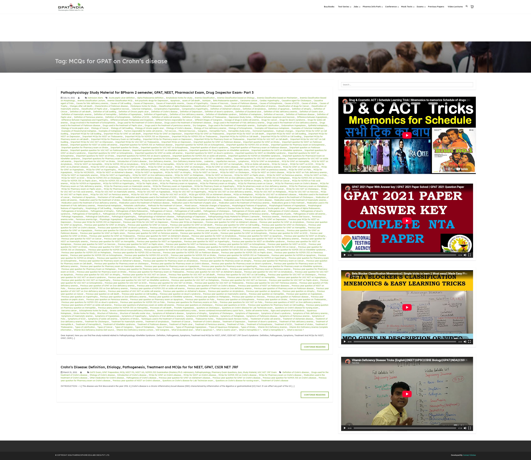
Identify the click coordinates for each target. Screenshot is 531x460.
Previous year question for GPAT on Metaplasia (218, 230)
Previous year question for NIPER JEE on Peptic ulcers (246, 252)
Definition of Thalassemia (214, 117)
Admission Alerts (95, 98)
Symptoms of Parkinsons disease (261, 316)
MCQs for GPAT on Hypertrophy (101, 169)
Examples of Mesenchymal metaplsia (78, 131)
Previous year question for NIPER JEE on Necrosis (136, 252)
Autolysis (206, 100)
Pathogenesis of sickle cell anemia (309, 214)
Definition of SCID (140, 117)
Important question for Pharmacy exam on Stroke (84, 147)
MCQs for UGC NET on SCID (173, 194)
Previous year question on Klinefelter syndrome (170, 296)
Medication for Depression (191, 197)
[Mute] (465, 255)
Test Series (344, 6)
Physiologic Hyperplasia (111, 219)
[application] (407, 221)
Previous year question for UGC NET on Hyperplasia (301, 277)
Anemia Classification (205, 98)
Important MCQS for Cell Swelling (86, 133)
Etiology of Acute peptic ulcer (75, 128)
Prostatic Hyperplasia (184, 308)
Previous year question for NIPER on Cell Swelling (166, 258)
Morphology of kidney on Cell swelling (131, 208)
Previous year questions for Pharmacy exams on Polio (192, 302)
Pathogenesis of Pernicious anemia (252, 214)
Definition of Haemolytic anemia (76, 114)
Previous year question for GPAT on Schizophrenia (244, 233)
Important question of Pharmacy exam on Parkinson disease (258, 147)
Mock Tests (407, 6)
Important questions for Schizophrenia (160, 158)
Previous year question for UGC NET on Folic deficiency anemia (137, 277)
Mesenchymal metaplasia (109, 205)
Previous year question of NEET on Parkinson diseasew (263, 285)
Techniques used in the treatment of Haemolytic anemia (167, 319)
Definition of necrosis (273, 114)
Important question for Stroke (124, 147)
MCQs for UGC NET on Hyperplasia (153, 191)
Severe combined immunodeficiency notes (176, 310)
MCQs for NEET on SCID (72, 178)
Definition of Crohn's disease (164, 111)
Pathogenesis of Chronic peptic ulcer (249, 211)
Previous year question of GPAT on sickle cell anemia (161, 285)
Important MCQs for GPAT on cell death (122, 133)
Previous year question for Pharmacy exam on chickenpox (121, 263)
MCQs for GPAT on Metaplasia (174, 169)
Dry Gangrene (199, 125)
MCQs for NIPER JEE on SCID (187, 180)
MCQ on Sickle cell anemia (257, 164)
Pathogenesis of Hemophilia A (86, 214)
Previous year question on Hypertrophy (79, 296)
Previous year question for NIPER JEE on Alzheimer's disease (166, 247)
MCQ (122, 372)
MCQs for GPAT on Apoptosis (104, 167)
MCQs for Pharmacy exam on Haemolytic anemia (127, 186)
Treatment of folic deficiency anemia (296, 321)
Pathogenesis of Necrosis (222, 214)
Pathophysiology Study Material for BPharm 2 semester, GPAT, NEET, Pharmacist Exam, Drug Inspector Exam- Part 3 (157, 92)
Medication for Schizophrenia (252, 197)
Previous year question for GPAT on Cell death (191, 225)
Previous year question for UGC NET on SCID (126, 283)
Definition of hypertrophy (155, 114)
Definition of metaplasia (250, 114)
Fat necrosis (170, 131)
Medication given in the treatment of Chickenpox (290, 197)
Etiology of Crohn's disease (178, 128)
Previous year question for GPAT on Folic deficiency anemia (177, 227)
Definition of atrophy (301, 109)
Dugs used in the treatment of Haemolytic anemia (231, 125)
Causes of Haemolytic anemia (170, 103)
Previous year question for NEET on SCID (287, 244)
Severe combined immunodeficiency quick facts (221, 310)
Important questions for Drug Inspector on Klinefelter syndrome (219, 150)
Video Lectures (455, 6)
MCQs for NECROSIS (84, 172)
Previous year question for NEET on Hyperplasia (159, 241)
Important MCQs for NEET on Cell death (245, 133)
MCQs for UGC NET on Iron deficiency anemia (230, 191)
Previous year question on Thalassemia (308, 299)
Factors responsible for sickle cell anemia (143, 131)
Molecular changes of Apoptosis (215, 205)
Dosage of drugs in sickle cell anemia (241, 120)
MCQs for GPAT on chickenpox (189, 167)
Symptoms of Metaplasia (232, 316)
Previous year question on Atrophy (298, 291)
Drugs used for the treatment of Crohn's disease (140, 122)
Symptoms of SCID (77, 319)
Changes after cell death (81, 106)
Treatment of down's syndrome (262, 321)
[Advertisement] (265, 20)
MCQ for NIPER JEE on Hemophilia (157, 164)
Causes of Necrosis (219, 103)
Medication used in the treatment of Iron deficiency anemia (89, 203)
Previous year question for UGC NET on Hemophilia (251, 277)
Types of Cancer (104, 327)
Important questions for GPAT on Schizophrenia (110, 153)
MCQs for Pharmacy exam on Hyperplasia (172, 186)
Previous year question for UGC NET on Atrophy (98, 274)
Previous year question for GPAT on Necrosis (263, 230)
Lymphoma (243, 161)
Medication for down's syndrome (221, 197)
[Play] (344, 255)
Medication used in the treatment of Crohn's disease (248, 200)
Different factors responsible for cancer (174, 120)
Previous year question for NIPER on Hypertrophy (263, 258)
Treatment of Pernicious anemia (209, 324)
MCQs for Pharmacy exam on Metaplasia (308, 186)
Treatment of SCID (283, 324)
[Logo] (71, 7)
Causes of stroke (309, 103)
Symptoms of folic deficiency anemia (310, 313)
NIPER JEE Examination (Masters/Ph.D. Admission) (169, 372)
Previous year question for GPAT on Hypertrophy (117, 230)
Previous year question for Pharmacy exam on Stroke (101, 272)
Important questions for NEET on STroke (95, 156)
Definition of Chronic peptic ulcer (134, 111)
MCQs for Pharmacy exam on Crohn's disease (296, 183)
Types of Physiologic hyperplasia (191, 327)
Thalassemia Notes (204, 319)
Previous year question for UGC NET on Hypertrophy (85, 280)
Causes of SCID (292, 103)
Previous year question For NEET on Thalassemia (113, 247)
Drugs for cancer (269, 120)
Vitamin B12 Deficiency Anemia (272, 327)
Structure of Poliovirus (107, 313)
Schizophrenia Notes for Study (93, 310)
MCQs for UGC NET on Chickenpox (302, 189)
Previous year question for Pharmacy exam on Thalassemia (156, 272)
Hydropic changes (284, 131)
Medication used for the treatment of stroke (99, 200)
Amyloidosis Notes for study (179, 98)
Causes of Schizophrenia (271, 103)
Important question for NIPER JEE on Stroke (247, 145)
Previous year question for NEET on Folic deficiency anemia (271, 238)
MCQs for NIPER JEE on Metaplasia (273, 178)
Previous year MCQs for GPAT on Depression (265, 219)
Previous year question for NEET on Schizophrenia (242, 244)
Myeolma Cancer (159, 208)
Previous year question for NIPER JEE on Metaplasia (86, 252)
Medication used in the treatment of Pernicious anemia (244, 203)
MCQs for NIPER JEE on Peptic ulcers (79, 180)
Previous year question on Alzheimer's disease (184, 291)
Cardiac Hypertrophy (269, 100)
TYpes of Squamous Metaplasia (223, 327)
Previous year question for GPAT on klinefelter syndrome (168, 230)
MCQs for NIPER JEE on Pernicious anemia (119, 180)
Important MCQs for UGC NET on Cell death (267, 139)
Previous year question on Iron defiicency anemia (123, 296)
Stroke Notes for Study (84, 313)
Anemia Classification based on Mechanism (277, 98)
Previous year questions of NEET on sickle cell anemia (86, 305)
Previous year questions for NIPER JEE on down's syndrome (89, 302)
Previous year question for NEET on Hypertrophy (206, 241)
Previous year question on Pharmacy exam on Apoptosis (156, 299)
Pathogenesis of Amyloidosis (74, 211)
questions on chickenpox (207, 308)
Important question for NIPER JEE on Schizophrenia (199, 145)
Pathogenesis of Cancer (161, 211)
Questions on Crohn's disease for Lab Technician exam (247, 308)
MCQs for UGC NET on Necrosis (303, 191)
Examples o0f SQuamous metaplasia (272, 128)
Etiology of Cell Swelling (122, 128)
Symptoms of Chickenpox (221, 313)
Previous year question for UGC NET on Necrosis (243, 280)
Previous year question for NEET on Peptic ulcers (140, 244)
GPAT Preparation (110, 372)
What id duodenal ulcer (182, 330)
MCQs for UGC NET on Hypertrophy (189, 191)
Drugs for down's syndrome (292, 120)
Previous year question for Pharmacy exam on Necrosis (144, 269)
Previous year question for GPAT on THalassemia (112, 236)
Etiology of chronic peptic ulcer (149, 128)
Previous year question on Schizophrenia (235, 299)
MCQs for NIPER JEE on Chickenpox (104, 178)
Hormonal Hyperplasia (263, 131)
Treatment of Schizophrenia (259, 324)
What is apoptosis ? (204, 330)
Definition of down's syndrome (219, 111)
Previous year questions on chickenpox (194, 305)
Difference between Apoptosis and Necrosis (274, 117)
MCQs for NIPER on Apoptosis (217, 180)
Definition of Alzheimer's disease (225, 109)
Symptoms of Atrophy (196, 313)
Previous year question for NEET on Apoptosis (260, 236)
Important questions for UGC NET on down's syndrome (259, 158)
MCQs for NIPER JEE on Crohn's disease (143, 178)
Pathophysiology (202, 372)
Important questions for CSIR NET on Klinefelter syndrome (159, 150)
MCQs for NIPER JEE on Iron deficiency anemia (230, 178)
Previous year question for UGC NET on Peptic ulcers (293, 280)
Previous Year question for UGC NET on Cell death (192, 274)
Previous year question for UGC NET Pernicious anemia (271, 283)
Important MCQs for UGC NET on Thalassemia (137, 142)
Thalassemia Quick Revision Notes (232, 319)
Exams (420, 6)
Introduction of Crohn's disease (131, 161)
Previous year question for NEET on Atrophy (304, 236)
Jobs (356, 6)
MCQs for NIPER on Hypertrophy (118, 183)
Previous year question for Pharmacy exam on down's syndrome (241, 263)
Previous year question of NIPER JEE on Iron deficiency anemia (98, 288)
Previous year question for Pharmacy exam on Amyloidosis (170, 261)
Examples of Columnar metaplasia (307, 128)
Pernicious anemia (270, 216)
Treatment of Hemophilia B (88, 324)
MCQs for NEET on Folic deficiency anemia (307, 172)
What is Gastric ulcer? (226, 330)
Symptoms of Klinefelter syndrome (202, 316)
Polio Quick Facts (182, 219)
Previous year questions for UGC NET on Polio (241, 302)
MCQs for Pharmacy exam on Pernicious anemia (126, 189)
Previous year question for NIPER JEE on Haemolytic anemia (236, 250)
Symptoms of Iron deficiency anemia (166, 316)
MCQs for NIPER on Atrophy (248, 180)
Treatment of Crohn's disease (206, 321)
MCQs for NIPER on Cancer (276, 180)
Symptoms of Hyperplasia (107, 316)
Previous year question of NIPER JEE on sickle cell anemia (157, 288)
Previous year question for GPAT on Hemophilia (283, 227)
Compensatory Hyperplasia (166, 109)
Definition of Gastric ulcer (311, 111)
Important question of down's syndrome (209, 147)
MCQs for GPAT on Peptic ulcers (234, 169)
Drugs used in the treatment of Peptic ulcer (122, 125)
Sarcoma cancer (69, 310)
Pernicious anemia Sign (86, 219)
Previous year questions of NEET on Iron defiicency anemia (292, 302)
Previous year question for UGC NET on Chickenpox (292, 274)
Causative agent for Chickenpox (296, 100)
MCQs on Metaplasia (243, 194)
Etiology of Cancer (99, 128)
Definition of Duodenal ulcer (248, 111)
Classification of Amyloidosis (237, 106)
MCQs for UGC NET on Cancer (270, 189)
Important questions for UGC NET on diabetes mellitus (206, 158)
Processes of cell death (160, 308)
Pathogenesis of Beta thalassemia (132, 211)
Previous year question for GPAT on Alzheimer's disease (231, 222)
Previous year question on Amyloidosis (226, 291)
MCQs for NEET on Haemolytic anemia (79, 175)
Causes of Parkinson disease (244, 103)
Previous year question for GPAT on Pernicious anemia (152, 233)
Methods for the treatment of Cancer (165, 205)
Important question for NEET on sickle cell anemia (93, 145)
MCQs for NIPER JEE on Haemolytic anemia (185, 178)
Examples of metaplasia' (110, 131)
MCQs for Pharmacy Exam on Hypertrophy (214, 186)
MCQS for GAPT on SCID (301, 164)
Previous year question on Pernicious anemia (107, 299)
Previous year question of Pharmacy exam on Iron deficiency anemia (219, 288)
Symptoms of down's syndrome (276, 313)
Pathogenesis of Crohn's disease (283, 211)
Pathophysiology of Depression (191, 216)
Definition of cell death (80, 111)
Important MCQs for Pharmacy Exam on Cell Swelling (115, 139)
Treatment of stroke (303, 324)
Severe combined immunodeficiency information (132, 310)
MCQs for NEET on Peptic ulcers (249, 175)
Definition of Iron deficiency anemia (186, 114)
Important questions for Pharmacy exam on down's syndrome (111, 158)
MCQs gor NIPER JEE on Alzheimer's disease (210, 194)
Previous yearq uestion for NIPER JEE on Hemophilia (123, 308)
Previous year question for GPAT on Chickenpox (284, 225)
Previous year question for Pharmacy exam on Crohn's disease (180, 263)
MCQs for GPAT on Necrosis (204, 169)
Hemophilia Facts (217, 131)
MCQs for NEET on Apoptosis (148, 172)
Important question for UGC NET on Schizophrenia (164, 147)
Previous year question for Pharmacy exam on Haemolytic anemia (111, 266)
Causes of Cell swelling (120, 103)
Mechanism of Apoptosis (83, 197)
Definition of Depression (191, 111)
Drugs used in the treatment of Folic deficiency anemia (239, 122)
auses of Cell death (191, 100)
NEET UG (139, 372)
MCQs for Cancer (279, 164)
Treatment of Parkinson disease (152, 324)
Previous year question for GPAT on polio (199, 233)
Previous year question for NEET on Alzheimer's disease (163, 236)
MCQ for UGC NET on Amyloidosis (192, 164)
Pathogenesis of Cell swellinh (188, 211)
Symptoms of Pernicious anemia (294, 316)
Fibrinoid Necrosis (187, 131)
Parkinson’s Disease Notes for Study (233, 208)
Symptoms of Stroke (129, 319)
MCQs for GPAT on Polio (300, 169)
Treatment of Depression (233, 321)
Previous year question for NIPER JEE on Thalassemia (243, 255)
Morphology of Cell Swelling (98, 208)
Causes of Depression (144, 103)
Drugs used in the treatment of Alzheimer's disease (187, 122)
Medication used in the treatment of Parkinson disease (144, 203)
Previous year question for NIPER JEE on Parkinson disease (191, 252)
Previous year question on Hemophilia (266, 294)
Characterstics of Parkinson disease (111, 106)
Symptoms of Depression (247, 313)
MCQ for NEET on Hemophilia (88, 164)
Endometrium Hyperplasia (293, 125)
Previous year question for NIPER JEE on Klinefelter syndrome (296, 250)
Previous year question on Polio (199, 299)
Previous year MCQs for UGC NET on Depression (145, 222)
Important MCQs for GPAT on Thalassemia (204, 133)
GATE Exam (95, 372)
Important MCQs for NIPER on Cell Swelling (281, 136)
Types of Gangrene (124, 327)
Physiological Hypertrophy (136, 219)
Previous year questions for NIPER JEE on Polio (142, 302)
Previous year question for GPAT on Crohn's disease (236, 378)
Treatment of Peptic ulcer (180, 324)
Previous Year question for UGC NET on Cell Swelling (241, 274)
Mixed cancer (190, 205)
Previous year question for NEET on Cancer (81, 238)
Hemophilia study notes (239, 131)
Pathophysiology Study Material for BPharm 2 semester (234, 216)
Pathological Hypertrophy (124, 216)
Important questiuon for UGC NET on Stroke (94, 161)
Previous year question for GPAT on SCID (288, 233)
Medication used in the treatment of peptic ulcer (194, 203)
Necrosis (173, 208)
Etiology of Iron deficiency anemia (210, 128)
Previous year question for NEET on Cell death (125, 238)
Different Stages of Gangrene (208, 120)
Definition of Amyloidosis (254, 109)
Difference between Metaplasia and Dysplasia (131, 120)
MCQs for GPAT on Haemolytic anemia (301, 167)
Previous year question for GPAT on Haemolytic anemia (233, 227)
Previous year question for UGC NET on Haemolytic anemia (197, 277)
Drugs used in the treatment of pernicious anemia (167, 125)
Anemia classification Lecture (91, 100)
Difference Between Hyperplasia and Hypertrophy (84, 120)
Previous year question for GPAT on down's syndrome (122, 227)
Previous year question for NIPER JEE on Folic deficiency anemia (174, 250)
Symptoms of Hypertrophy (134, 316)
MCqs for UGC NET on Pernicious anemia (109, 194)
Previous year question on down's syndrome (180, 294)
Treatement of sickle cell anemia (265, 319)
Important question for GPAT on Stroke (261, 142)
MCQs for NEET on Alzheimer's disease (114, 172)
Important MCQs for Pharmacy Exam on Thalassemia (219, 139)
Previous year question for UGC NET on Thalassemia (219, 283)
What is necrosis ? (295, 330)
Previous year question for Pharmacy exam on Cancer (279, 261)
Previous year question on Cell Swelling (139, 294)
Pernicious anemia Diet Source (295, 216)
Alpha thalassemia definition (150, 98)
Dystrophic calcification (268, 125)
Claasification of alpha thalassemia (175, 106)
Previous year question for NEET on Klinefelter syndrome (258, 241)
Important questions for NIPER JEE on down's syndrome (143, 156)
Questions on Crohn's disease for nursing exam (296, 308)
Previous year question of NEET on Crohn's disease (211, 285)
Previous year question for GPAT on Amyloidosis (281, 222)
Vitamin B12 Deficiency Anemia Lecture (134, 330)
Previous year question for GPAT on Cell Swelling (237, 225)
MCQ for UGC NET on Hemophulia (226, 164)
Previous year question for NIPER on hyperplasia (214, 258)
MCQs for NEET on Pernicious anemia (284, 175)
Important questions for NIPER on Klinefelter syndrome (254, 156)
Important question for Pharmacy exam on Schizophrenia (297, 145)
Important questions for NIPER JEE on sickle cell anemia (199, 156)
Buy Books (329, 6)
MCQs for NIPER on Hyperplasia (85, 183)
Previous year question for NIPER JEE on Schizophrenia (96, 255)
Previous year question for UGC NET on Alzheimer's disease (214, 272)
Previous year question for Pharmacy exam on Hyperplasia (171, 266)
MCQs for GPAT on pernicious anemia (268, 169)
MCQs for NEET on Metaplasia (189, 175)
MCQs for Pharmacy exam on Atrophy (217, 183)
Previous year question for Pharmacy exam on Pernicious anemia (260, 269)
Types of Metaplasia (144, 327)
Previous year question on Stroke (272, 299)
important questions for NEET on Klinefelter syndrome (260, 153)
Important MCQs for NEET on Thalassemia (102, 136)
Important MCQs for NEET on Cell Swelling (286, 133)
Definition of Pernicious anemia (88, 117)
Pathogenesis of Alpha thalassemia (303, 208)
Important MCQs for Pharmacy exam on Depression (167, 139)
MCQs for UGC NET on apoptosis (206, 189)
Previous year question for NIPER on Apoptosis (293, 255)
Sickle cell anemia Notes (257, 310)
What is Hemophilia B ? (274, 330)
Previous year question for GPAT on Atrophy (104, 225)
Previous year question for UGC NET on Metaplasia (195, 280)
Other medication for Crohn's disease (197, 208)
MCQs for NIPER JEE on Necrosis (308, 178)
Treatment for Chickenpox (97, 321)
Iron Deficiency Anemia (160, 161)
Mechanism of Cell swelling (110, 197)
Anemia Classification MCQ (119, 100)
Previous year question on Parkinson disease (287, 296)
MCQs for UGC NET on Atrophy (238, 189)
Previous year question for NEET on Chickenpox (218, 238)
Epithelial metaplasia (317, 125)
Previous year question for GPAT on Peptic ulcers (102, 233)
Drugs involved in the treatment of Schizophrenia (92, 122)
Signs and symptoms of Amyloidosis (287, 310)
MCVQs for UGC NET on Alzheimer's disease (275, 194)
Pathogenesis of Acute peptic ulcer (269, 208)
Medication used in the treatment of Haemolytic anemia (300, 200)
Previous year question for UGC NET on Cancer (144, 274)
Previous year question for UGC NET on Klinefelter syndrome (141, 280)
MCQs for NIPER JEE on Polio (156, 180)
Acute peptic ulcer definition (122, 98)
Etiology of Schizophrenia (240, 128)
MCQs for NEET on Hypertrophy (115, 175)
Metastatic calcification (134, 205)
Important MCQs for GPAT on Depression (162, 133)
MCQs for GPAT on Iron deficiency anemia (138, 169)
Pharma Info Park (372, 6)
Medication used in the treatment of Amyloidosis (198, 200)
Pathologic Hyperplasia (72, 216)
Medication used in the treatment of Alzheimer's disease (148, 200)
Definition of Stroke (191, 117)
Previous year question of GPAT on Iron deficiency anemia (107, 285)
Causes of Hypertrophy (197, 103)
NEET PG (130, 372)
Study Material (249, 372)
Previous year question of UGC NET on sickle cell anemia (134, 291)
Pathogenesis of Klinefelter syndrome (190, 214)
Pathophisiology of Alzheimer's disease (156, 216)
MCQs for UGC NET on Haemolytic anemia (115, 191)
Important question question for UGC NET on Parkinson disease (100, 150)
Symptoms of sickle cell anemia (102, 319)
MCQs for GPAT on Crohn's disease (222, 167)
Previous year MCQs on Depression (187, 222)
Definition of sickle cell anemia (166, 117)
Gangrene (202, 131)
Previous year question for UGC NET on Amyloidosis (268, 272)
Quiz (240, 372)
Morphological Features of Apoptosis (249, 205)
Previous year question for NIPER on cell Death (119, 258)
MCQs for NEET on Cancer (205, 172)
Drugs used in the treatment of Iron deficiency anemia (292, 122)
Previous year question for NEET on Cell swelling (171, 238)
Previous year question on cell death (102, 294)
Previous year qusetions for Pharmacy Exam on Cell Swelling (276, 305)
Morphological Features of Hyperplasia (287, 205)
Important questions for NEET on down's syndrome (209, 153)
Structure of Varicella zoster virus (135, 313)
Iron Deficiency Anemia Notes (187, 161)
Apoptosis (175, 100)
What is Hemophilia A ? (250, 330)
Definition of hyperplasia (130, 114)
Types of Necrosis (165, 327)
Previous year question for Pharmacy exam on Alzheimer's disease (109, 261)
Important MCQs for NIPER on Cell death (239, 136)
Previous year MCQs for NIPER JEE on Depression (97, 222)
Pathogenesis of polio (281, 214)
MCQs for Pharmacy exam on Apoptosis (178, 183)
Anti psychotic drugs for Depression (151, 100)
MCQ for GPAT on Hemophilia (295, 161)
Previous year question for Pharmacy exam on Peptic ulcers (199, 269)
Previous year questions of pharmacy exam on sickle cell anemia (144, 305)
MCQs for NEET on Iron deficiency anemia (152, 175)
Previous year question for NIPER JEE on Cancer (273, 247)
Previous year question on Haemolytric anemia (224, 294)
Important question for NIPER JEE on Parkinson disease (146, 145)
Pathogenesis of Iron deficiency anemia (151, 214)
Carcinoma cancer (248, 100)
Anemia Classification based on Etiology (235, 98)
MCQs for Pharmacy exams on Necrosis (169, 189)
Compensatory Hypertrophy (195, 109)
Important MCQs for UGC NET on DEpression (92, 142)
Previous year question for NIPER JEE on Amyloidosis (222, 247)
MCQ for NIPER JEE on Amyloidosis (121, 164)
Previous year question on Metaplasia (212, 296)
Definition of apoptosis (278, 109)
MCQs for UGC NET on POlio (144, 194)
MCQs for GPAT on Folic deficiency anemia (260, 167)
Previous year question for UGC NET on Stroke (170, 283)
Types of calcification (85, 327)
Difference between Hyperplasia (312, 117)
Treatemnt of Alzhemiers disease (298, 319)
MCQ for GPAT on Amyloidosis (265, 161)
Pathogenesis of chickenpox (216, 211)
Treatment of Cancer (180, 321)
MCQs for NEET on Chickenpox (234, 172)
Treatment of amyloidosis (157, 321)
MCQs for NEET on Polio (315, 175)
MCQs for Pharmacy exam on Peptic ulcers (81, 189)
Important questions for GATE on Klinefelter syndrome (276, 150)
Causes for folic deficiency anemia (92, 103)
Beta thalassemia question (225, 100)
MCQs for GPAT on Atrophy (133, 167)
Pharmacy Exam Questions (224, 372)
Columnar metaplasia (141, 109)
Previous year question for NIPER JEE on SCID (146, 255)
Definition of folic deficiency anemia (280, 111)
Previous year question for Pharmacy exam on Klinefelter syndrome (290, 266)
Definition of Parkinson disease (300, 114)
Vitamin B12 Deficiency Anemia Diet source (94, 330)
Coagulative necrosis (119, 109)
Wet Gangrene (162, 330)
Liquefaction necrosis (225, 161)
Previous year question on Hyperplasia (304, 294)
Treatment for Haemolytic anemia (127, 321)
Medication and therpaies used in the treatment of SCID (150, 197)
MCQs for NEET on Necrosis (219, 175)
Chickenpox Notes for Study (143, 106)
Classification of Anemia (264, 106)
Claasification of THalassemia (208, 106)
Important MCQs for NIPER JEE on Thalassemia (194, 136)
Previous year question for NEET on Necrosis (94, 244)
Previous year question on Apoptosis (263, 291)
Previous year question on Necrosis (248, 296)
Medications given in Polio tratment (288, 203)
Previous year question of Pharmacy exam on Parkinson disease (284, 288)
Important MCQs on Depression (176, 142)
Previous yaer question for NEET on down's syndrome (217, 219)
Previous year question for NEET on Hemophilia (112, 241)
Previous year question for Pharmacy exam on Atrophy (225, 261)
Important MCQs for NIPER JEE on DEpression (147, 136)
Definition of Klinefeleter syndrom (221, 114)
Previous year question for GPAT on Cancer (147, 225)
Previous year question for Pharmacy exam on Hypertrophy (229, 266)
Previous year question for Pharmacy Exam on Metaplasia (88, 269)
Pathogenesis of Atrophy (102, 211)
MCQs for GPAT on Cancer (160, 167)
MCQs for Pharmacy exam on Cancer (255, 183)
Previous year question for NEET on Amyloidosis (213, 236)
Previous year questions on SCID (230, 305)
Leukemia (208, 161)
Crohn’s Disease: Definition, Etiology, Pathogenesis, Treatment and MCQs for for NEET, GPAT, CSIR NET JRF (149, 367)
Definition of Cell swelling (104, 111)
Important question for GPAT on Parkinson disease (217, 142)
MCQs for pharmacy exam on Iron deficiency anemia (262, 186)
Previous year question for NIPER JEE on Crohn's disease (115, 250)
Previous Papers (436, 6)
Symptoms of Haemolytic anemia (77, 316)
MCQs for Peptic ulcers (147, 183)
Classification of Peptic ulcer (94, 109)
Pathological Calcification (97, 216)
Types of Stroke (248, 327)
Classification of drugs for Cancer (293, 106)
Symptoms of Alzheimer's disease (168, 313)
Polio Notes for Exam (161, 219)
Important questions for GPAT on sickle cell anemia (158, 153)
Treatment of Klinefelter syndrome (119, 324)
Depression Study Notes (240, 117)
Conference (391, 6)
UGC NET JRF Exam (267, 372)
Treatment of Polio (235, 324)
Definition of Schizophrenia (117, 117)
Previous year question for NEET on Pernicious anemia (191, 244)
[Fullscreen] (469, 255)
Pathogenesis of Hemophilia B (117, 214)
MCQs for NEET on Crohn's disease (268, 172)
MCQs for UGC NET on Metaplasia (270, 191)
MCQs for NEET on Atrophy (178, 172)
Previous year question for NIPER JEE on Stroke (193, 255)
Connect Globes (469, 455)
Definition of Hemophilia (105, 114)
